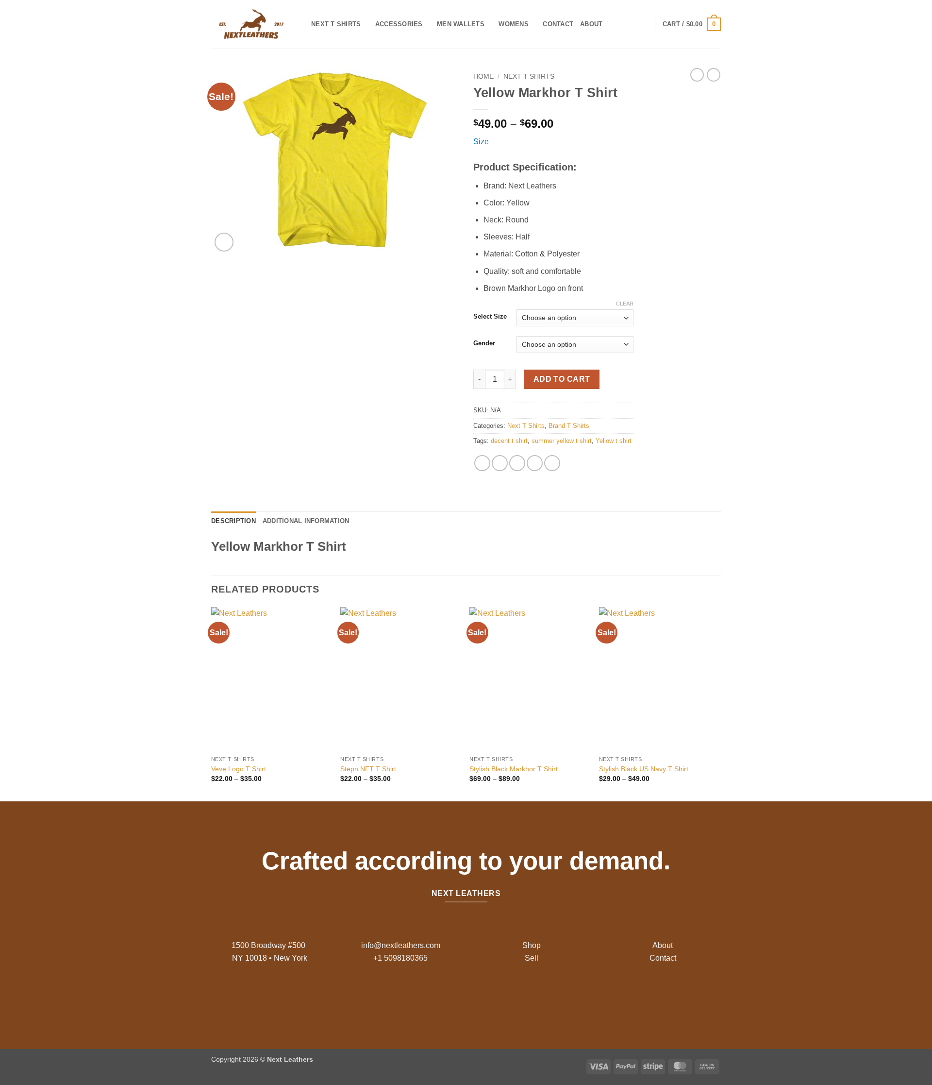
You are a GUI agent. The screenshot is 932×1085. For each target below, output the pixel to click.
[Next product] (697, 75)
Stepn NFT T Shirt (368, 769)
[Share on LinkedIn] (552, 463)
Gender (484, 343)
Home (483, 76)
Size (481, 141)
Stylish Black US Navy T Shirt (643, 769)
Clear (624, 303)
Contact (558, 24)
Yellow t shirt (614, 440)
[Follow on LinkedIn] (489, 996)
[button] (692, 24)
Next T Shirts (336, 24)
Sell (531, 958)
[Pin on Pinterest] (535, 463)
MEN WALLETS (460, 24)
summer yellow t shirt (562, 440)
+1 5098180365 (400, 958)
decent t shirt (509, 440)
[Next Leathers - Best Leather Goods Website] (254, 24)
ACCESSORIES (399, 24)
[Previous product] (713, 75)
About (591, 24)
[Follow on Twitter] (473, 996)
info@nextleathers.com (400, 945)
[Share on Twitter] (500, 463)
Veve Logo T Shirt (238, 769)
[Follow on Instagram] (458, 996)
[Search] (612, 24)
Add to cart (561, 379)
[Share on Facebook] (482, 463)
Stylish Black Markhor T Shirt (513, 769)
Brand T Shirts (569, 425)
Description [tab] (233, 521)
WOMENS (514, 24)
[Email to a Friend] (517, 463)
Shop (531, 945)
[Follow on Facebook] (443, 996)
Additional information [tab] (306, 521)
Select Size (490, 316)
